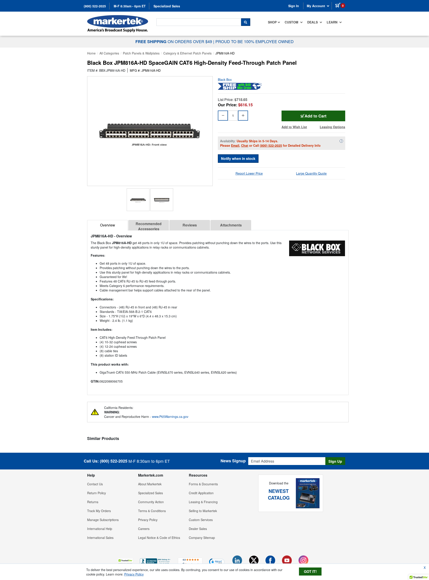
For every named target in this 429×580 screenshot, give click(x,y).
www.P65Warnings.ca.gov (170, 416)
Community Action (151, 502)
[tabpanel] (218, 311)
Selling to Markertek (203, 511)
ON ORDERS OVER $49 (174, 41)
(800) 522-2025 (95, 6)
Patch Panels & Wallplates (141, 53)
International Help (99, 528)
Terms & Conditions (152, 511)
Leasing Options (332, 127)
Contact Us (95, 484)
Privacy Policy (148, 519)
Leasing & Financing (203, 502)
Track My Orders (99, 511)
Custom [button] (292, 22)
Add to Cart (315, 116)
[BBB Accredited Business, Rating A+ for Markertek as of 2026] (155, 561)
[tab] (107, 225)
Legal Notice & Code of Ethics (159, 537)
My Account (316, 6)
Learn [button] (332, 22)
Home (91, 53)
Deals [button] (313, 22)
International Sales (100, 537)
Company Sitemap (202, 537)
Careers (143, 528)
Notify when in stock (238, 158)
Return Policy (96, 493)
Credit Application (201, 493)
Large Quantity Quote (311, 173)
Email (235, 145)
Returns (92, 502)
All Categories (109, 53)
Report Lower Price (249, 173)
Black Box (225, 79)
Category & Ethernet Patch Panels (187, 53)
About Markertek (150, 484)
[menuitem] (274, 22)
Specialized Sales (167, 6)
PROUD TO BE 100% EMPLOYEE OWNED (254, 41)
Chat (244, 145)
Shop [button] (272, 22)
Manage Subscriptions (103, 519)
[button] (125, 561)
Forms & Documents (203, 484)
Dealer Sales (198, 528)
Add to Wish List (294, 127)
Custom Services (201, 519)
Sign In (293, 6)
